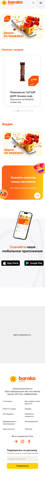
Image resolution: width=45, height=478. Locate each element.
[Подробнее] (22, 143)
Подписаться (22, 466)
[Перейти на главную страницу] (22, 379)
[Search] (33, 3)
